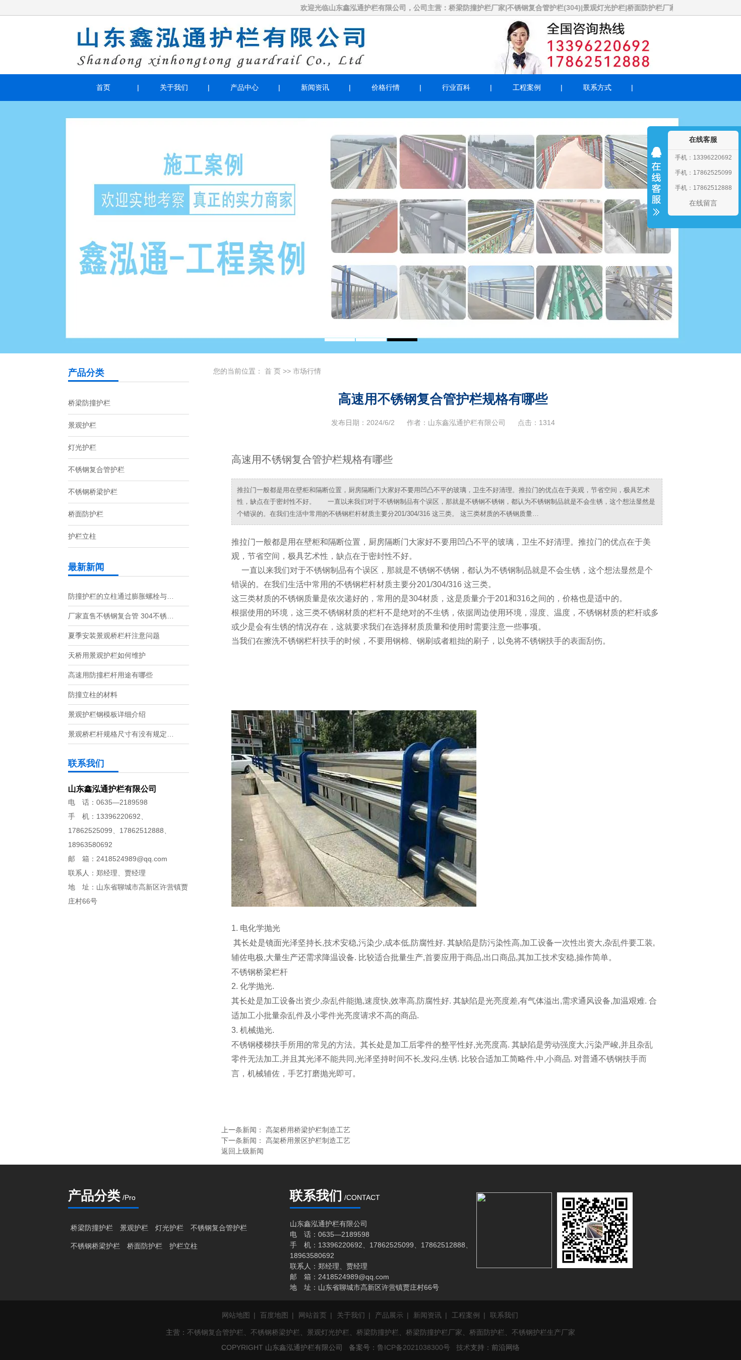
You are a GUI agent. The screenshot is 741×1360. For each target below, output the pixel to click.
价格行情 (386, 87)
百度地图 (274, 1315)
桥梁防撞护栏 (89, 403)
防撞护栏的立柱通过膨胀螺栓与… (121, 596)
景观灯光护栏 (328, 1332)
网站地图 (236, 1315)
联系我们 (504, 1315)
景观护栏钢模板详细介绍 (107, 714)
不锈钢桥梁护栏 (92, 492)
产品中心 (244, 87)
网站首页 (312, 1315)
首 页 (273, 371)
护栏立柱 (82, 536)
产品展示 (389, 1315)
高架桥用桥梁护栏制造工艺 (308, 1130)
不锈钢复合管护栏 (96, 469)
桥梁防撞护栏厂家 (434, 1332)
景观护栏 (82, 425)
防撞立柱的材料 (92, 695)
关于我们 (174, 87)
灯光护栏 (82, 447)
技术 (463, 1347)
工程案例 (527, 87)
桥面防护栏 (85, 514)
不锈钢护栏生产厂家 (543, 1332)
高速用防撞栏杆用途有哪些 (110, 675)
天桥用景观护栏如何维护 (107, 655)
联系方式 (597, 87)
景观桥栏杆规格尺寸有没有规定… (121, 734)
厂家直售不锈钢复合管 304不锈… (121, 616)
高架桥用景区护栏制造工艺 (308, 1140)
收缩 (656, 188)
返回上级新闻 (242, 1151)
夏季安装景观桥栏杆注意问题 (114, 636)
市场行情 (307, 371)
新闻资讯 (315, 87)
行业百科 (456, 87)
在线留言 (703, 203)
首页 (103, 87)
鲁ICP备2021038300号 (413, 1347)
